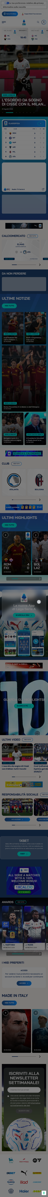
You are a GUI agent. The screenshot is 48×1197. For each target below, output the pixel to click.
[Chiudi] (40, 591)
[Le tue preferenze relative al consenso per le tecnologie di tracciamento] (44, 1193)
